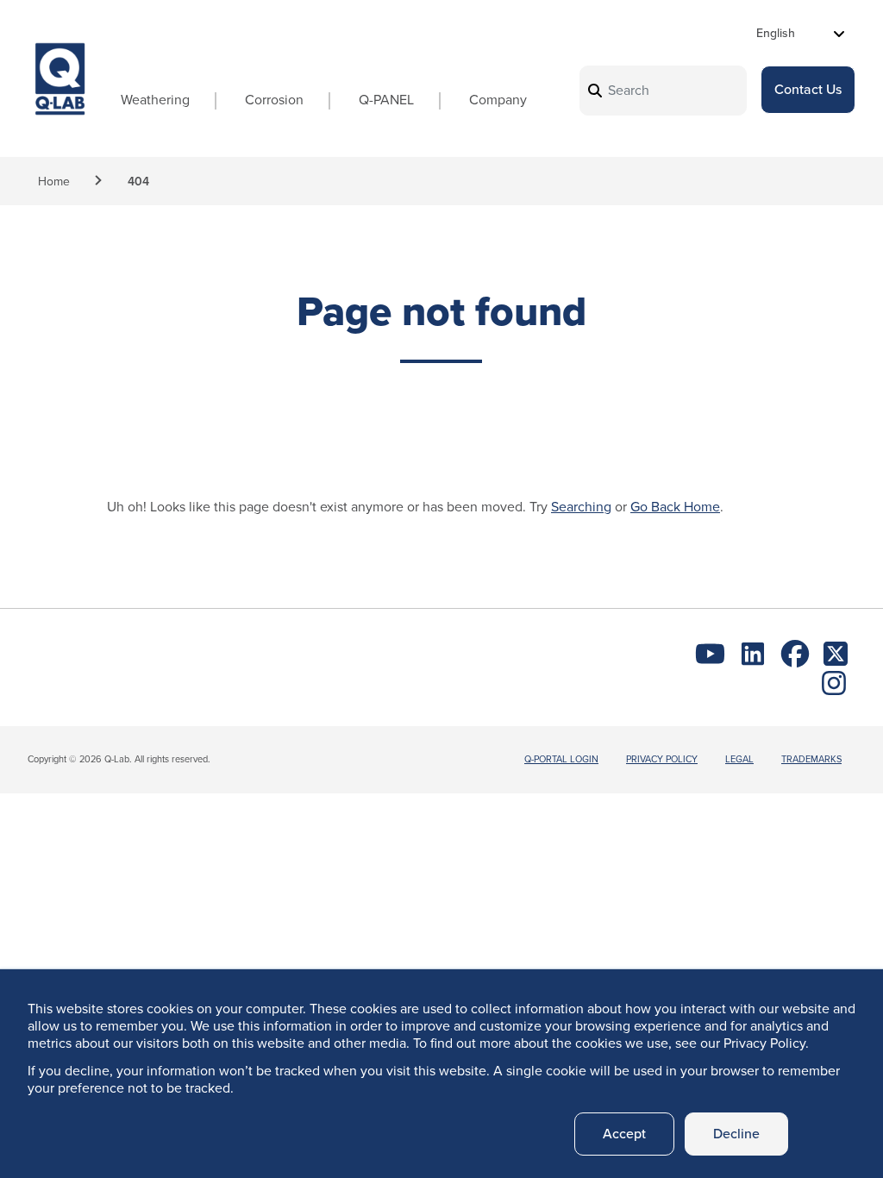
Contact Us (808, 89)
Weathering (155, 100)
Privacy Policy (662, 759)
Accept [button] (624, 1134)
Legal (739, 759)
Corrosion (274, 100)
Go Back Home (675, 507)
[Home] (60, 94)
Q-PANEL (386, 100)
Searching (581, 507)
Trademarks (811, 759)
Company (498, 100)
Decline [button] (736, 1134)
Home (54, 181)
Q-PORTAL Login (561, 759)
